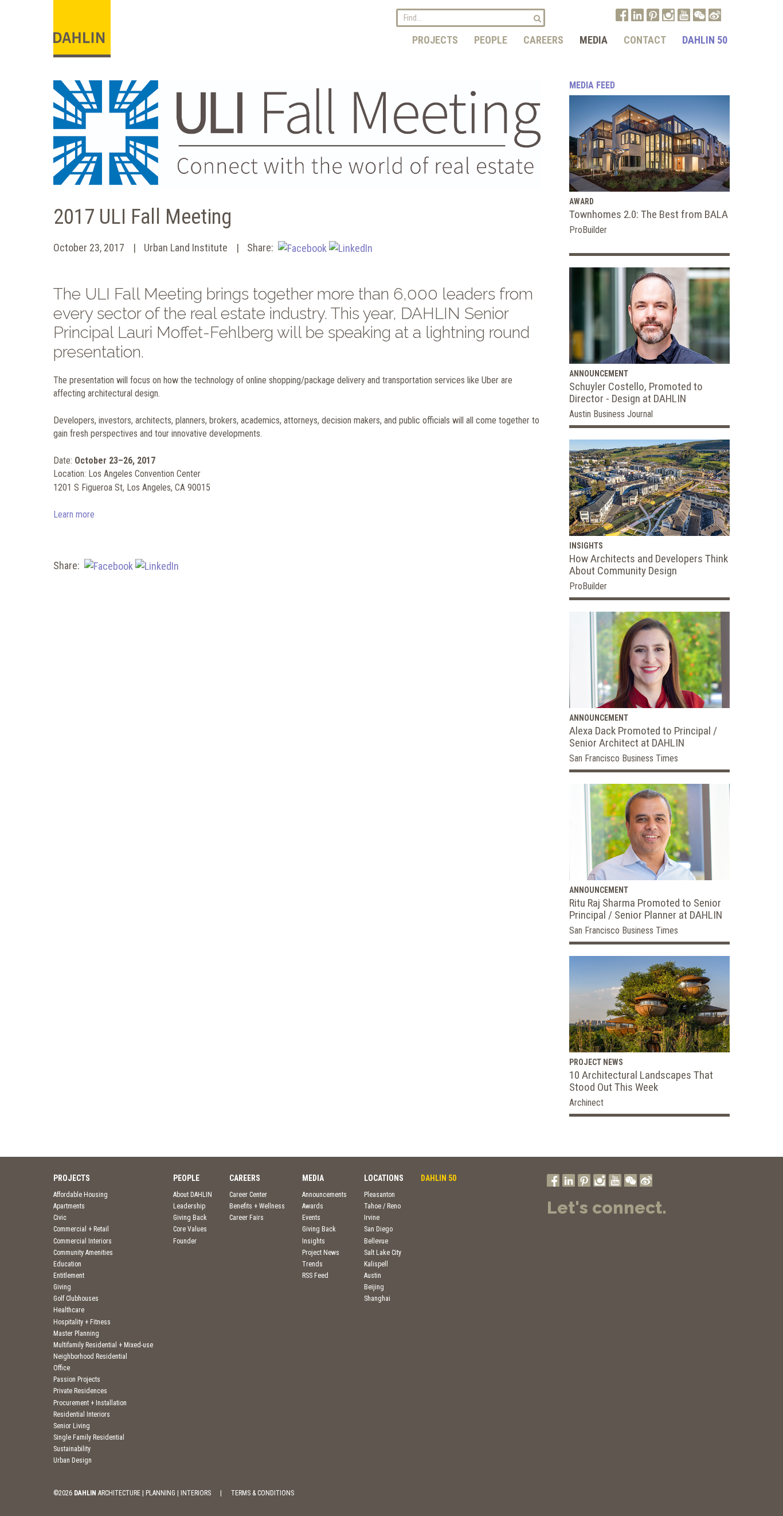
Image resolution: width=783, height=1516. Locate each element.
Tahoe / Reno (382, 1206)
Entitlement (68, 1276)
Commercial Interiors (82, 1241)
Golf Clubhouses (76, 1299)
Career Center (248, 1195)
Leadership (189, 1206)
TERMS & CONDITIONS (262, 1493)
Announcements (324, 1195)
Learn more (74, 514)
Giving (62, 1287)
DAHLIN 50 (704, 40)
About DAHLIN (192, 1195)
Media (594, 40)
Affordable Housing (80, 1195)
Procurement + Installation (90, 1403)
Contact (645, 40)
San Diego (378, 1229)
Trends (312, 1264)
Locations (384, 1178)
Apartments (69, 1206)
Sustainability (72, 1449)
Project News (320, 1253)
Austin (372, 1276)
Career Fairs (246, 1218)
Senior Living (71, 1426)
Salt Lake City (382, 1253)
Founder (185, 1241)
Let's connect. (607, 1208)
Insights (313, 1241)
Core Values (190, 1229)
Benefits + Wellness (257, 1206)
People (490, 40)
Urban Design (72, 1460)
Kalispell (376, 1264)
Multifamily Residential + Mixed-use (103, 1345)
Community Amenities (83, 1253)
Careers (543, 40)
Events (311, 1218)
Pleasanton (379, 1195)
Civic (59, 1218)
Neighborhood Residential (90, 1356)
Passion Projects (76, 1379)
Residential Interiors (81, 1414)
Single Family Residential (88, 1437)
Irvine (371, 1218)
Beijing (374, 1287)
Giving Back (190, 1218)
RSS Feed (315, 1276)
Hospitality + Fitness (82, 1322)
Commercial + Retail (81, 1229)
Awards (312, 1206)
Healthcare (68, 1310)
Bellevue (376, 1241)
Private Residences (80, 1391)
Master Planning (76, 1334)
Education (67, 1264)
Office (61, 1368)
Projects (435, 40)
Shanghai (377, 1299)
